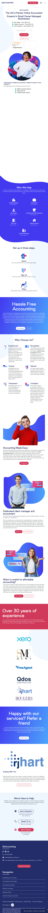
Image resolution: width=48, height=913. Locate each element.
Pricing (29, 328)
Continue (35, 911)
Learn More (42, 911)
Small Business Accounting (9, 877)
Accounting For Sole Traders (9, 881)
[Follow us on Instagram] (3, 851)
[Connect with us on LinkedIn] (8, 851)
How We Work (28, 531)
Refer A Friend (24, 738)
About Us (18, 531)
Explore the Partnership (24, 784)
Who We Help (29, 596)
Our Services (24, 463)
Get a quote (33, 2)
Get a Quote (24, 34)
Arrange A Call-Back (24, 866)
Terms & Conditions (37, 901)
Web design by (7, 905)
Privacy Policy (18, 901)
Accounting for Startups (8, 885)
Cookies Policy (27, 901)
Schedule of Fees (6, 892)
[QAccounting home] (7, 2)
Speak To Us (24, 38)
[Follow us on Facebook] (5, 851)
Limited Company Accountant (10, 895)
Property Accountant (7, 888)
